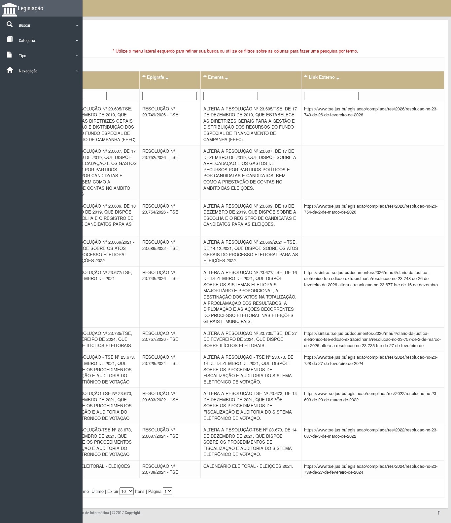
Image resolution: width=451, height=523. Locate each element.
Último (97, 491)
